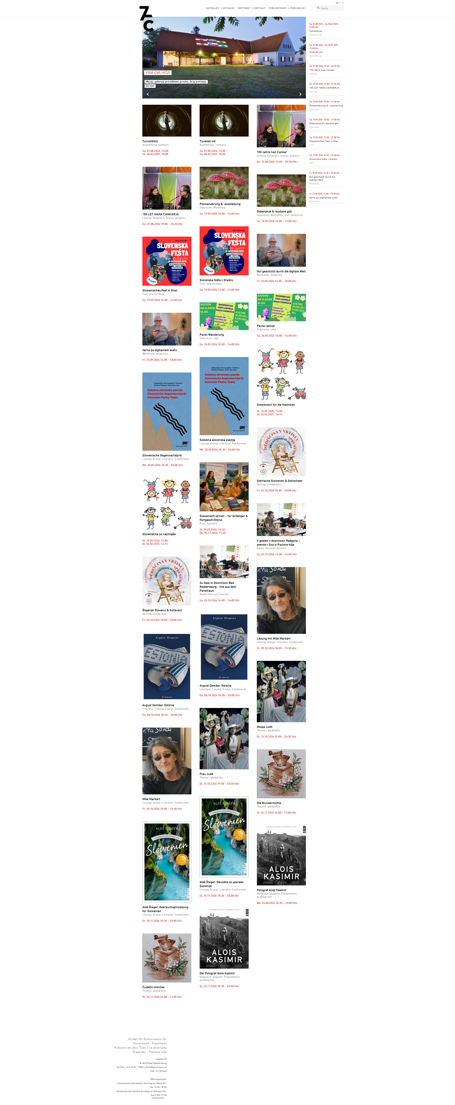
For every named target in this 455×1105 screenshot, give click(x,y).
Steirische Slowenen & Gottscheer (280, 481)
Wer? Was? (244, 8)
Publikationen (278, 8)
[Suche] (318, 8)
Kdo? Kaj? (260, 8)
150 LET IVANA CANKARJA (324, 88)
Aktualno (228, 8)
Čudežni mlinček (153, 987)
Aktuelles (212, 8)
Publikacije (298, 8)
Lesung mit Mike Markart (273, 638)
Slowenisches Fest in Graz (323, 141)
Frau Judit (206, 774)
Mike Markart (151, 799)
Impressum (158, 1098)
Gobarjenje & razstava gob (324, 123)
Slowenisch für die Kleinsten (276, 404)
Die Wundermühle (269, 803)
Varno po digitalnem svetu (323, 198)
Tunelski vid (316, 52)
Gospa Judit (264, 727)
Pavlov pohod (266, 326)
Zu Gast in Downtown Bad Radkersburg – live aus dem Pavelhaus (218, 587)
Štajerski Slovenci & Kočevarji (162, 610)
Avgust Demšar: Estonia (158, 705)
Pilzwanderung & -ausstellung (326, 106)
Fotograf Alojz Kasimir (272, 890)
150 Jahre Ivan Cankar (322, 70)
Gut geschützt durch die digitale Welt (281, 271)
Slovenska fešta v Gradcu (323, 159)
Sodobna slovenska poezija (217, 440)
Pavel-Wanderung (212, 334)
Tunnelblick (315, 31)
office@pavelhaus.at (155, 1067)
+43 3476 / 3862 (135, 1067)
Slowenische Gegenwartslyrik (162, 455)
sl (343, 3)
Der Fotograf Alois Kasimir (217, 973)
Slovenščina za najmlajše (159, 534)
